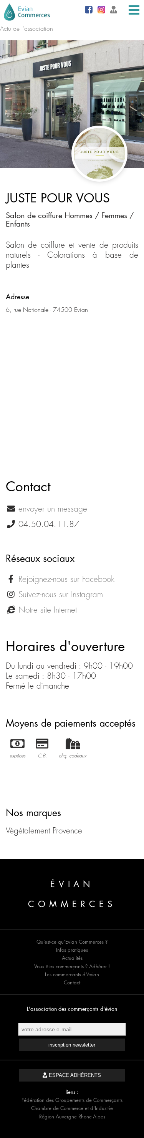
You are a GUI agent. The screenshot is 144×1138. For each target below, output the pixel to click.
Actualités (72, 957)
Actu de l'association (26, 28)
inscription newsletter (71, 1045)
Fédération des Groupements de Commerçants (72, 1100)
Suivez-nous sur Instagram (60, 594)
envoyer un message (52, 509)
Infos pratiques (72, 949)
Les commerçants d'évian (72, 974)
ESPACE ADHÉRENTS (74, 1075)
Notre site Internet (47, 610)
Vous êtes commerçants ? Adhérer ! (72, 966)
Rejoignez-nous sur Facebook (66, 579)
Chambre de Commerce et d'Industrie (72, 1108)
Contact (72, 982)
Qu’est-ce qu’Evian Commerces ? (72, 941)
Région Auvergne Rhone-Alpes (72, 1116)
